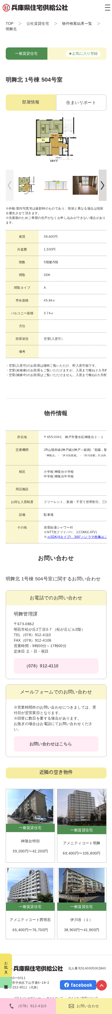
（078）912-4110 (41, 666)
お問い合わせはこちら (50, 744)
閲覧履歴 (6, 982)
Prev (10, 185)
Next (103, 185)
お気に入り (6, 965)
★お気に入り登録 (83, 53)
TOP (10, 23)
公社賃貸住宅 (38, 23)
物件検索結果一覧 (77, 23)
